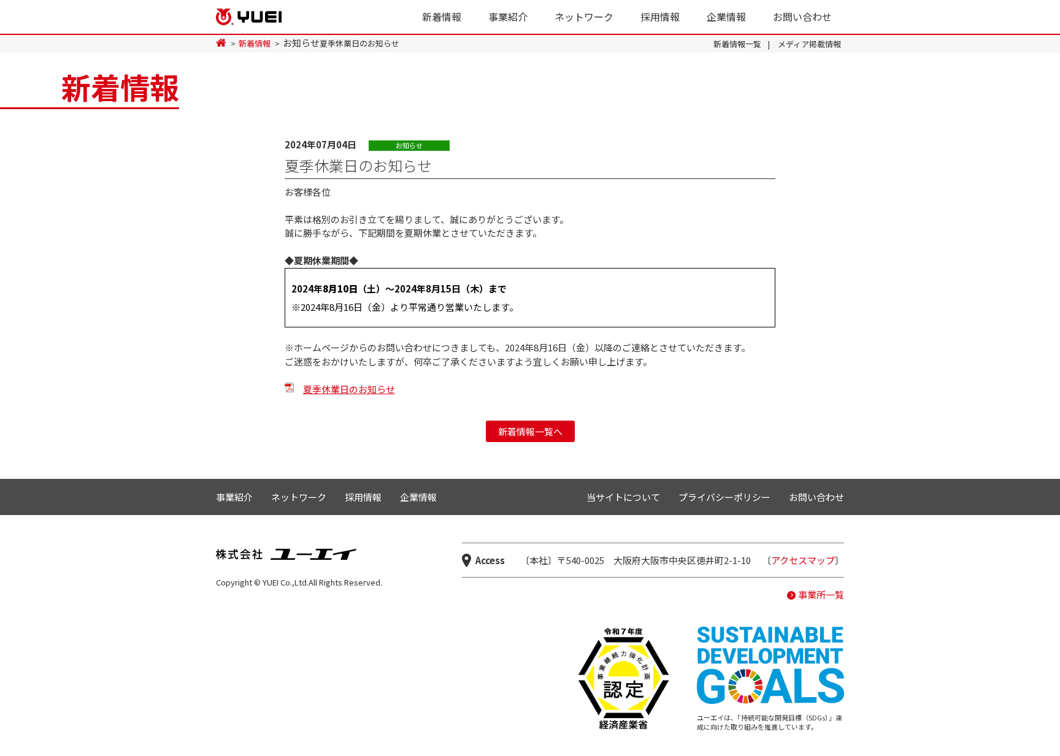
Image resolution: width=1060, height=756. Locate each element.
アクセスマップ (803, 560)
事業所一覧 (821, 594)
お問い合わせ (802, 16)
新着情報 (441, 16)
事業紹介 (508, 16)
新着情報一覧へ (530, 431)
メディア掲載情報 (809, 44)
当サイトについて (623, 497)
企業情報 (726, 16)
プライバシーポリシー (724, 497)
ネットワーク (584, 16)
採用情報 (660, 16)
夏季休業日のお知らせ (349, 389)
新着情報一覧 (737, 44)
